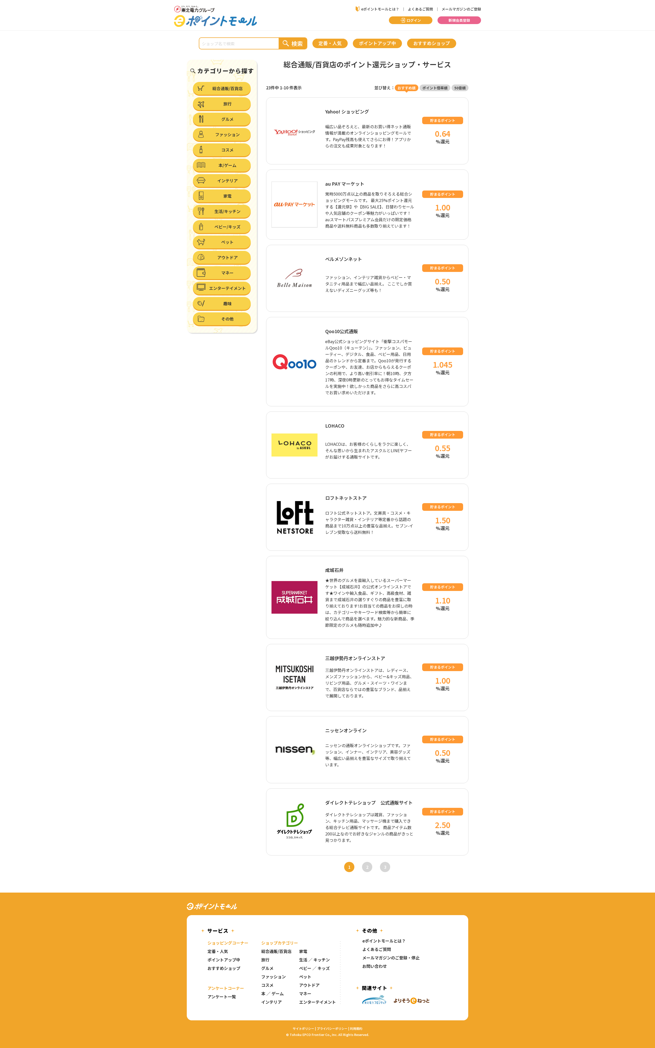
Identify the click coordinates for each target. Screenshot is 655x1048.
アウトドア (309, 985)
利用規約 (356, 1028)
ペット (305, 976)
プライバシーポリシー (332, 1028)
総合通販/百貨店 (276, 951)
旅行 (265, 960)
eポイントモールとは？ (380, 9)
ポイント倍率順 (434, 87)
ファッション (273, 976)
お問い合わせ (374, 966)
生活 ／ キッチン (314, 960)
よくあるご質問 (420, 9)
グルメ (267, 968)
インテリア (271, 1002)
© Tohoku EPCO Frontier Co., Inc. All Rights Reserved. (327, 1034)
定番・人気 (218, 951)
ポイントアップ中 (224, 960)
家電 (303, 951)
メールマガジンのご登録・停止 (391, 958)
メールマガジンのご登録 (461, 9)
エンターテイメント (317, 1002)
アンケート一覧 (222, 996)
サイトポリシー (303, 1028)
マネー (305, 993)
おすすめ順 (407, 87)
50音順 (460, 87)
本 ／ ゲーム (272, 993)
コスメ (267, 985)
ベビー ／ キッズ (314, 968)
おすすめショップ (224, 968)
